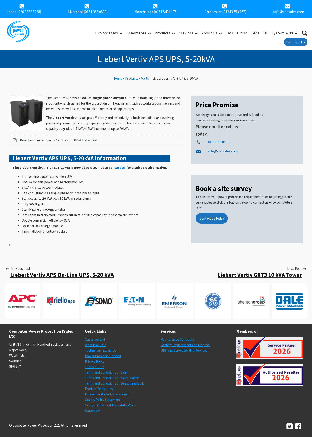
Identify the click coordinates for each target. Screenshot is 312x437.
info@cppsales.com (288, 11)
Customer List (95, 339)
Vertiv (145, 78)
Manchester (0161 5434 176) (156, 11)
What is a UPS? (95, 345)
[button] (95, 140)
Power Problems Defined (103, 356)
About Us (209, 33)
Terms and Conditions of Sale (106, 372)
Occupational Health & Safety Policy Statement (110, 408)
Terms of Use (94, 367)
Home (118, 78)
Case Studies (237, 33)
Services (186, 33)
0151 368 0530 (95, 11)
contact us (117, 167)
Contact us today (211, 218)
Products (163, 33)
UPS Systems (106, 33)
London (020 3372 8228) (23, 11)
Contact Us (295, 42)
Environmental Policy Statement (108, 394)
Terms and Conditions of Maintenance (112, 378)
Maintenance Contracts (177, 339)
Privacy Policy (94, 361)
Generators (136, 33)
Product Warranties (99, 389)
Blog (255, 33)
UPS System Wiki (278, 33)
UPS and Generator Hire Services (184, 350)
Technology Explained (100, 350)
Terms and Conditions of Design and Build (115, 383)
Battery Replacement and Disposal (185, 345)
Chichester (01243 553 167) (225, 11)
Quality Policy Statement (102, 400)
